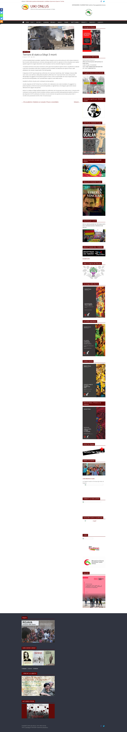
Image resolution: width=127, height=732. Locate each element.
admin (33, 57)
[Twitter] (1, 12)
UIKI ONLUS (39, 6)
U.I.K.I (32, 22)
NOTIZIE (38, 22)
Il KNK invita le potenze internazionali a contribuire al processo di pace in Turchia (45, 1)
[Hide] (0, 24)
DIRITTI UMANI (75, 22)
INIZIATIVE (92, 22)
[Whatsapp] (1, 15)
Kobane (77, 102)
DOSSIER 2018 (86, 258)
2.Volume (30, 668)
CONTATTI (100, 22)
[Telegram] (1, 18)
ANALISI (60, 22)
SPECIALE (52, 22)
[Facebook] (1, 9)
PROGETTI (84, 22)
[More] (1, 21)
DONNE (66, 22)
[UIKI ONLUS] (23, 22)
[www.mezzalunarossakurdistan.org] (88, 538)
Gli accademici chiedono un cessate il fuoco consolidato (40, 102)
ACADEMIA (46, 22)
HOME (27, 22)
